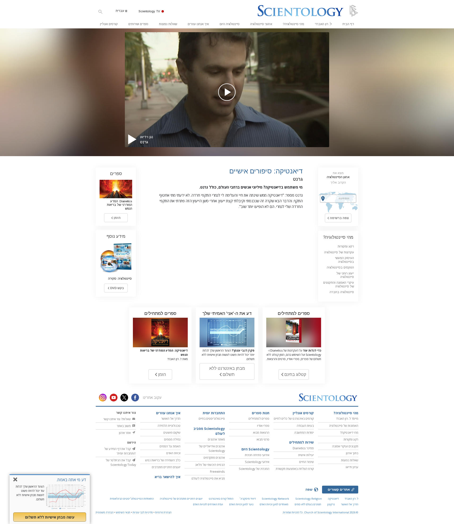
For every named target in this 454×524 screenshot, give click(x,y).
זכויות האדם (173, 453)
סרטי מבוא (263, 439)
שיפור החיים (306, 462)
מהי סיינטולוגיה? (293, 24)
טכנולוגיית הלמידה (169, 425)
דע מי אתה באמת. (71, 479)
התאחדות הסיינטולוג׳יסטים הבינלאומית (132, 498)
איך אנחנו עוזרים (198, 24)
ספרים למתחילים (259, 418)
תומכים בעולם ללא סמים (308, 504)
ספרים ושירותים (138, 24)
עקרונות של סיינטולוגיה (339, 252)
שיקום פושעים (171, 432)
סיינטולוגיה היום (230, 24)
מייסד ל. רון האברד (347, 418)
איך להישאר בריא (167, 477)
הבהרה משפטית (105, 512)
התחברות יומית (214, 413)
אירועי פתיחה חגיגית (257, 455)
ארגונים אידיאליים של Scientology (212, 448)
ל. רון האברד (323, 24)
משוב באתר (124, 426)
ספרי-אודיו (263, 425)
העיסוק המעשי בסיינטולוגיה (344, 259)
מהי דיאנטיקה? (349, 432)
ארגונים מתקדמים (214, 457)
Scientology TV (149, 11)
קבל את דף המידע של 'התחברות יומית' (120, 451)
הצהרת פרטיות (163, 512)
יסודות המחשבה (304, 432)
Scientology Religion (308, 498)
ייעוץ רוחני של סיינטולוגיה (345, 275)
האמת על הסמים (170, 446)
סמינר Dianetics (303, 448)
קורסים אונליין (109, 24)
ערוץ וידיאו (352, 467)
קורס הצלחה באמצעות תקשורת (295, 469)
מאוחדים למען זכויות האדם (274, 504)
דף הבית (348, 24)
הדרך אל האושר (170, 418)
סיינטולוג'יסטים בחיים (212, 418)
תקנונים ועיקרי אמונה (345, 446)
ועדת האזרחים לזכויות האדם (208, 504)
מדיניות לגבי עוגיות (143, 512)
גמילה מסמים (172, 439)
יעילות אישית (306, 455)
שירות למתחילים (301, 442)
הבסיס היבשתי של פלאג (210, 464)
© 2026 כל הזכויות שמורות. (320, 512)
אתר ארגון (125, 433)
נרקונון (331, 504)
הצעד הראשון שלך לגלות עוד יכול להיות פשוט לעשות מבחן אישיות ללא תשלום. (30, 492)
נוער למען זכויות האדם (241, 504)
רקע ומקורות (346, 246)
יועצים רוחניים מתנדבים (166, 467)
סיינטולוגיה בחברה (342, 292)
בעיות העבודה (305, 425)
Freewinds (217, 471)
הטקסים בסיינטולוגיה (340, 267)
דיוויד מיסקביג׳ (248, 498)
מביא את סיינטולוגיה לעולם (208, 478)
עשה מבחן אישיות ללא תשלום (49, 517)
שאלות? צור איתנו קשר (117, 419)
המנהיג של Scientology (254, 469)
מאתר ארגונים (216, 439)
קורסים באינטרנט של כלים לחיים (294, 418)
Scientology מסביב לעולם (209, 431)
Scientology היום (255, 449)
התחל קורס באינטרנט (221, 498)
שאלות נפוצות (168, 24)
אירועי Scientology (257, 462)
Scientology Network (275, 498)
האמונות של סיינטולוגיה (343, 425)
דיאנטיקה (333, 498)
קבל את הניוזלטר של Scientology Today (121, 462)
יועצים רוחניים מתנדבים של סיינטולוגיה (181, 498)
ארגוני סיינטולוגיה (261, 24)
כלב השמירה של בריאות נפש (162, 460)
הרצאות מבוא (261, 432)
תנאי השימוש (123, 512)
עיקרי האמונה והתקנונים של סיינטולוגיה (338, 284)
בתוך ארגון (352, 453)
